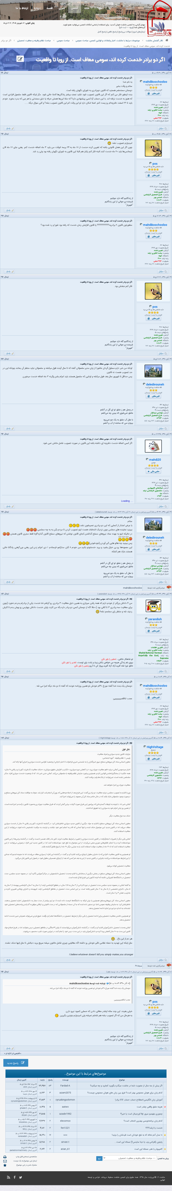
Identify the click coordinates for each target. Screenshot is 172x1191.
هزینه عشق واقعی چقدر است (149, 1107)
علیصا (25, 1094)
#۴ (2, 277)
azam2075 (65, 1093)
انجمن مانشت (119, 1177)
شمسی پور (158, 197)
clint (25, 1087)
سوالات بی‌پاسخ (124, 32)
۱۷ (50, 1135)
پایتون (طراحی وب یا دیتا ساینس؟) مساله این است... (138, 1142)
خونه (160, 112)
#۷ (2, 511)
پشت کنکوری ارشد (155, 110)
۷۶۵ (152, 780)
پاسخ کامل (102, 32)
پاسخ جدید (14, 1063)
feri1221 (65, 1128)
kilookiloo (23, 1122)
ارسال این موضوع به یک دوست (25, 1161)
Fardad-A (65, 1086)
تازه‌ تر (8, 1053)
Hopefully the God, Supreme (153, 657)
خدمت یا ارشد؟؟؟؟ (153, 1128)
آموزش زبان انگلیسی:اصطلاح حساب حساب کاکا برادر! (138, 1100)
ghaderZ (23, 1108)
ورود (131, 27)
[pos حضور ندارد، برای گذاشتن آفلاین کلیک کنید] (150, 164)
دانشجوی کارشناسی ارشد (152, 490)
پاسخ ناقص (112, 32)
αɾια (65, 1135)
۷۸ (153, 120)
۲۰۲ (147, 202)
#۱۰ (2, 737)
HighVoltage (105, 738)
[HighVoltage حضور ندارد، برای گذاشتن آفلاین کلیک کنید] (144, 747)
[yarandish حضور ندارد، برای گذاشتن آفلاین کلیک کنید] (146, 619)
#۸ (2, 593)
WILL (25, 1129)
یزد (161, 493)
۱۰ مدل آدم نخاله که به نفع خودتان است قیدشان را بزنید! (137, 1135)
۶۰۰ (152, 663)
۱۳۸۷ (146, 120)
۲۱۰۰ (159, 115)
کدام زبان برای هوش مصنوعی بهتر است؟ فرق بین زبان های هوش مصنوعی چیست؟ (124, 1093)
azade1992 (65, 1114)
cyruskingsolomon (65, 1100)
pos (155, 164)
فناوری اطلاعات (157, 647)
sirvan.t (65, 1142)
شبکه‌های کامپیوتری (155, 488)
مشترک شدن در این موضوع (26, 1165)
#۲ (2, 134)
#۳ (2, 215)
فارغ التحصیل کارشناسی (153, 194)
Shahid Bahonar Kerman (150, 653)
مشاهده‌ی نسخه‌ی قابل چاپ (26, 1156)
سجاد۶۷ (138, 966)
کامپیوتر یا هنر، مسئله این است (148, 1149)
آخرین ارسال (32, 1087)
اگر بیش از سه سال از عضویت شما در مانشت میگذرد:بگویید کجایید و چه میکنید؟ (126, 1086)
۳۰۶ (152, 421)
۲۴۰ (145, 780)
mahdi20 (155, 460)
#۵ (2, 359)
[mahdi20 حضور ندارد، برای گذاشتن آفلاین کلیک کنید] (147, 460)
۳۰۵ (145, 663)
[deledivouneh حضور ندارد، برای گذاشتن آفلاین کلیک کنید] (144, 385)
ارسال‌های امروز (139, 32)
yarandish (103, 594)
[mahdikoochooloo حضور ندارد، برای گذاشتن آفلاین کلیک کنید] (141, 82)
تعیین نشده (158, 107)
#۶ (2, 434)
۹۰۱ (153, 202)
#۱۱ (2, 971)
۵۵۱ (145, 421)
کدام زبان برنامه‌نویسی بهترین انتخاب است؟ (143, 1121)
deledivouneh (155, 384)
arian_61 (65, 1149)
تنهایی (162, 1180)
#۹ (2, 676)
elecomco (65, 1121)
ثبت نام (123, 27)
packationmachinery (18, 1150)
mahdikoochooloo (155, 82)
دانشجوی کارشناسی (154, 775)
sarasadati (22, 1136)
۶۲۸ (152, 498)
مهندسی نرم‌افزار (157, 412)
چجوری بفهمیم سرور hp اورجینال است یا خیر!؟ (141, 1114)
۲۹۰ (146, 498)
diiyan (24, 1115)
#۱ (2, 72)
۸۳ (50, 1086)
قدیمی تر (16, 1053)
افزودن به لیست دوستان (153, 90)
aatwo (65, 1107)
